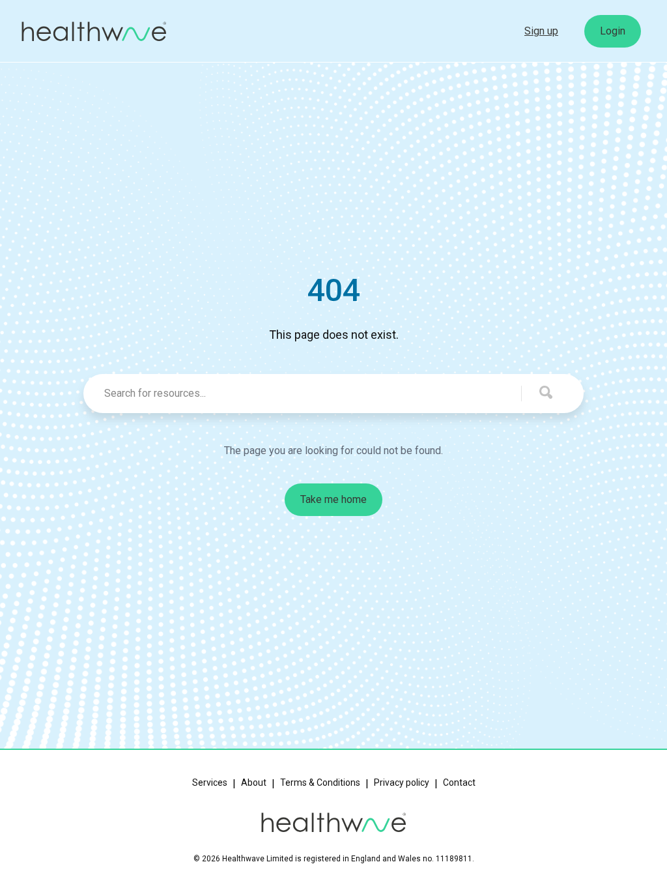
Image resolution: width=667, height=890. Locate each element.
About (253, 782)
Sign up (541, 31)
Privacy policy (401, 782)
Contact (459, 782)
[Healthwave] (94, 32)
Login (612, 31)
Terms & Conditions (320, 782)
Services (209, 782)
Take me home (333, 499)
